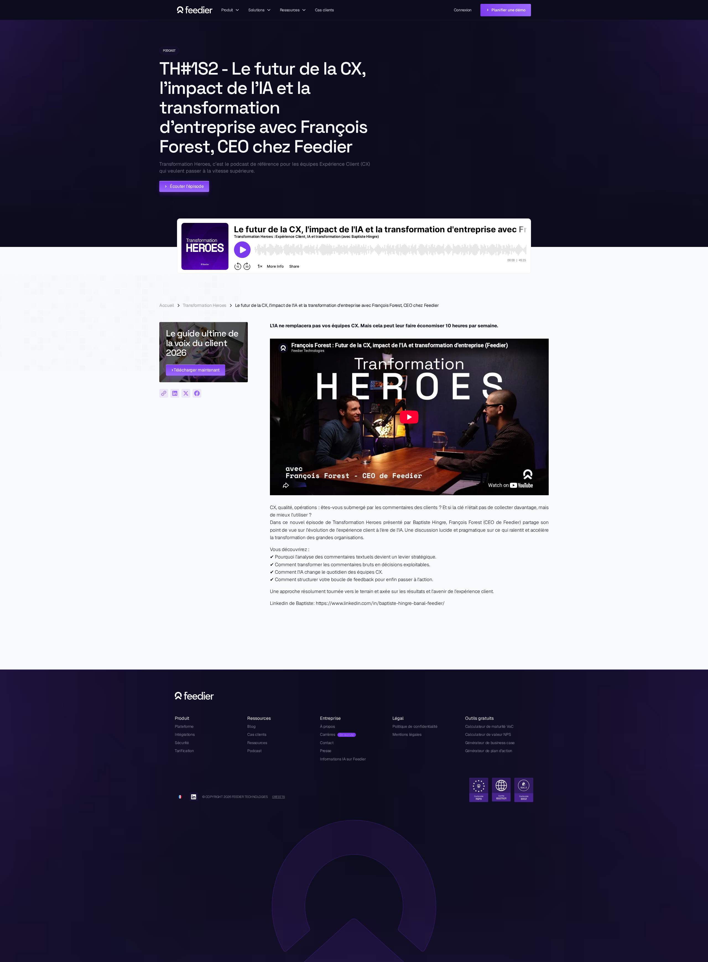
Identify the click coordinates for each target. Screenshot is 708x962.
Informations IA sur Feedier (343, 759)
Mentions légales (406, 734)
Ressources (257, 742)
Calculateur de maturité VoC (489, 726)
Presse (325, 750)
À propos (327, 726)
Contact (327, 742)
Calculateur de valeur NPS (488, 734)
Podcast (254, 750)
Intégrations (185, 734)
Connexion (463, 9)
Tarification (184, 750)
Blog (251, 726)
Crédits (278, 796)
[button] (230, 10)
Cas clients (324, 9)
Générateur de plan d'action (488, 750)
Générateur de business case (490, 742)
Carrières (327, 734)
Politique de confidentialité (414, 726)
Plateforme (184, 726)
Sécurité (182, 742)
